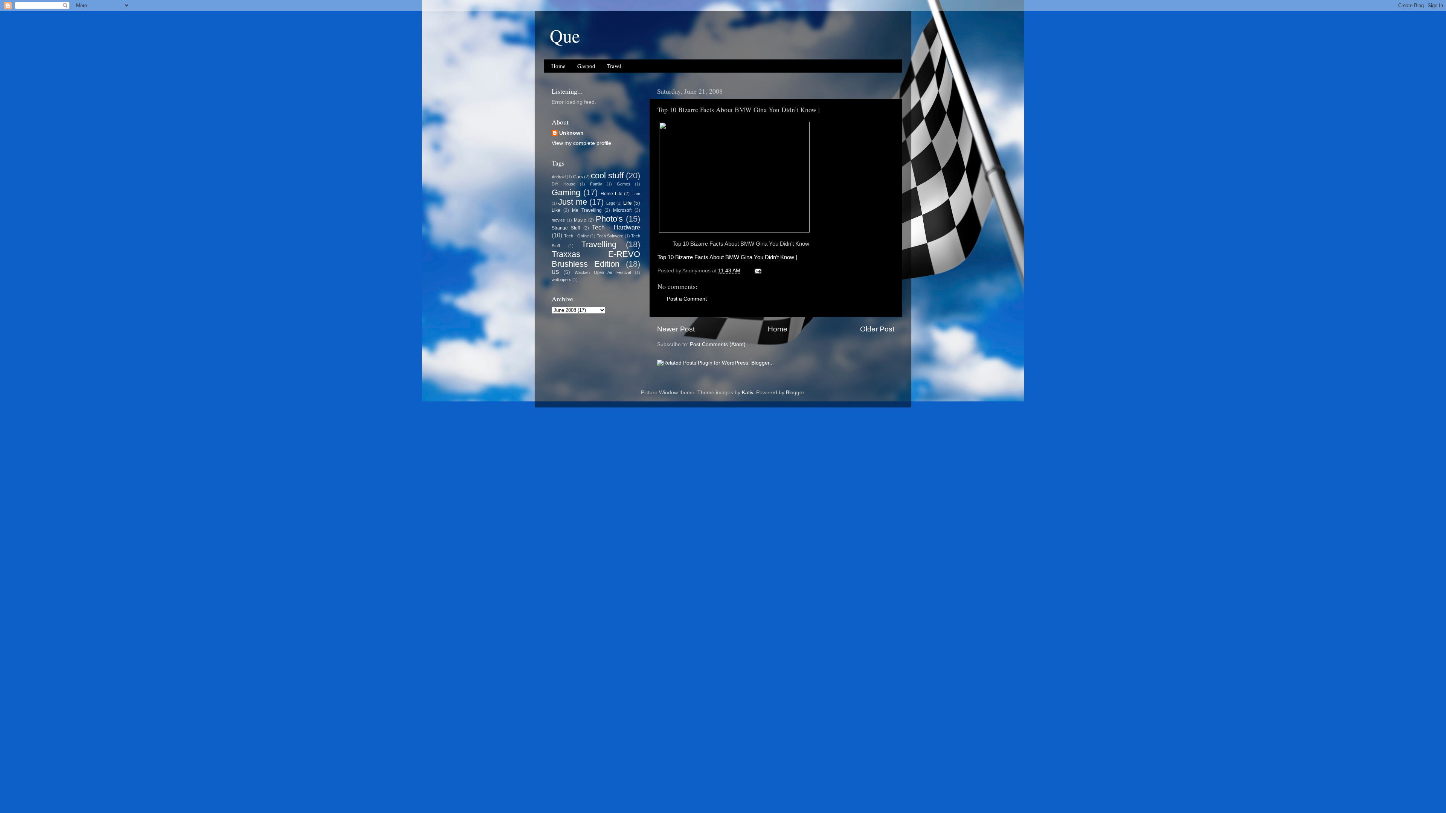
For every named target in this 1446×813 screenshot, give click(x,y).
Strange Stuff (566, 228)
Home (558, 66)
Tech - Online (576, 236)
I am (635, 193)
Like (556, 210)
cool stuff (607, 175)
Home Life (611, 193)
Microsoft (622, 210)
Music (580, 220)
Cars (578, 176)
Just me (572, 202)
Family (596, 184)
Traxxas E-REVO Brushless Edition (596, 259)
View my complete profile (581, 143)
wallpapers (561, 279)
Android (559, 177)
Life (627, 203)
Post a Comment (687, 299)
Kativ (747, 392)
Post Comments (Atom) (718, 344)
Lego (610, 203)
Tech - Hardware (616, 227)
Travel (614, 66)
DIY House (563, 184)
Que (565, 35)
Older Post (877, 329)
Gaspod (586, 66)
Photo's (609, 218)
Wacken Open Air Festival (603, 272)
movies (558, 220)
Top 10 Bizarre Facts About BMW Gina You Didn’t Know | (727, 257)
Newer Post (676, 329)
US (555, 272)
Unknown (571, 133)
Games (623, 184)
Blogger (795, 392)
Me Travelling (587, 210)
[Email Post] (757, 271)
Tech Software (610, 236)
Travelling (598, 244)
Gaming (566, 192)
